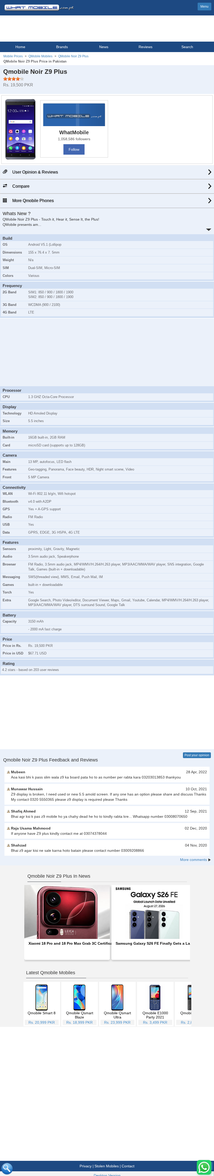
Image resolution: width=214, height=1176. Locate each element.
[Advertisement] (107, 351)
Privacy (86, 1166)
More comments (193, 860)
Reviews (145, 47)
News (103, 47)
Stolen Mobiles (106, 1166)
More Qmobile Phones (32, 200)
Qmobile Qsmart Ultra (117, 1015)
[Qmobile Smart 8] (41, 997)
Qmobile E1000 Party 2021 (155, 1015)
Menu (204, 6)
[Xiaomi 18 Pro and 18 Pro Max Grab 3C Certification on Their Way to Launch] (67, 911)
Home (20, 47)
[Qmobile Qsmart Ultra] (117, 997)
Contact (128, 1166)
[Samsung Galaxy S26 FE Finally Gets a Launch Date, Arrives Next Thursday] (154, 911)
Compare (20, 186)
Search (187, 47)
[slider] (13, 79)
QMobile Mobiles (40, 56)
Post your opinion (197, 755)
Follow (74, 149)
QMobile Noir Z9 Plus (73, 56)
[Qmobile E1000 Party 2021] (155, 997)
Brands (62, 47)
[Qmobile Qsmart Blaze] (79, 997)
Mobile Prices (13, 56)
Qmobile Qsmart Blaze (79, 1015)
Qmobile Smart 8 (42, 1013)
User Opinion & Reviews (34, 172)
